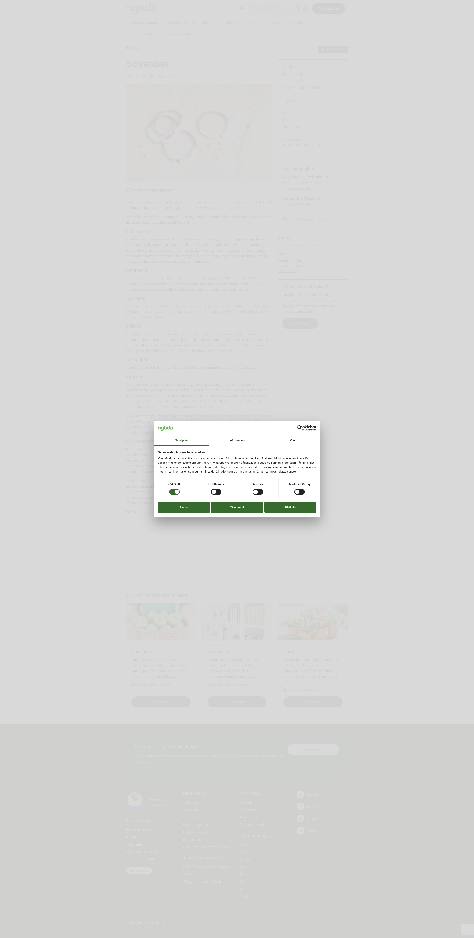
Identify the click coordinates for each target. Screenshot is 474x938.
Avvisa (184, 507)
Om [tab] (292, 440)
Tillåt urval (237, 507)
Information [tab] (237, 440)
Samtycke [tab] (181, 440)
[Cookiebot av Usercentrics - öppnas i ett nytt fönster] (300, 428)
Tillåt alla (290, 507)
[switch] (216, 492)
